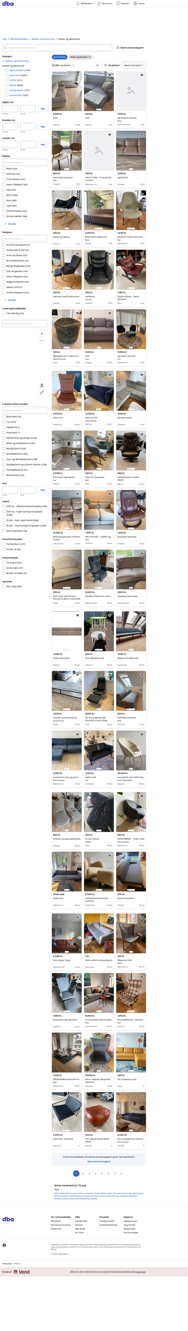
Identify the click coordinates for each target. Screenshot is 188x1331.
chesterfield (100, 1193)
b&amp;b (133, 1196)
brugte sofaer (76, 1193)
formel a (124, 1196)
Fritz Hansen (16, 179)
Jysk (11, 205)
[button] (130, 47)
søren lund (105, 1196)
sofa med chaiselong (79, 1198)
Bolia (11, 168)
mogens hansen (91, 1196)
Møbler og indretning (43, 39)
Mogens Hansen (17, 282)
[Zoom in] (42, 334)
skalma (64, 1196)
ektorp (57, 1196)
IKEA (12, 195)
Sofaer (16, 85)
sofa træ (115, 1196)
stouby (93, 1198)
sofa (56, 1193)
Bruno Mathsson (17, 260)
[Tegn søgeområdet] (42, 392)
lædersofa (64, 1193)
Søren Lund (14, 287)
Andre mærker (16, 216)
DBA (4, 39)
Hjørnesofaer (19, 70)
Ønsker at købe (16, 573)
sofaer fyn (111, 1193)
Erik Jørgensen (17, 271)
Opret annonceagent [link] (99, 1161)
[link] (15, 61)
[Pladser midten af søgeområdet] (42, 385)
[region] (24, 363)
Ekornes (13, 174)
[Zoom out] (42, 341)
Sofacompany (16, 211)
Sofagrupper (19, 90)
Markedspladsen (19, 39)
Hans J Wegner (17, 184)
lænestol (122, 1193)
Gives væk (14, 568)
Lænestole (18, 75)
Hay (11, 189)
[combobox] (57, 47)
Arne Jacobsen (16, 255)
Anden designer (17, 292)
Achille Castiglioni (18, 244)
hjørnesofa (138, 1193)
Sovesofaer (18, 95)
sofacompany (75, 1196)
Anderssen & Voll (17, 250)
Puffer (15, 80)
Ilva (11, 200)
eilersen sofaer (61, 1198)
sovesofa (88, 1193)
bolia (129, 1193)
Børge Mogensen (18, 266)
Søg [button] (43, 108)
